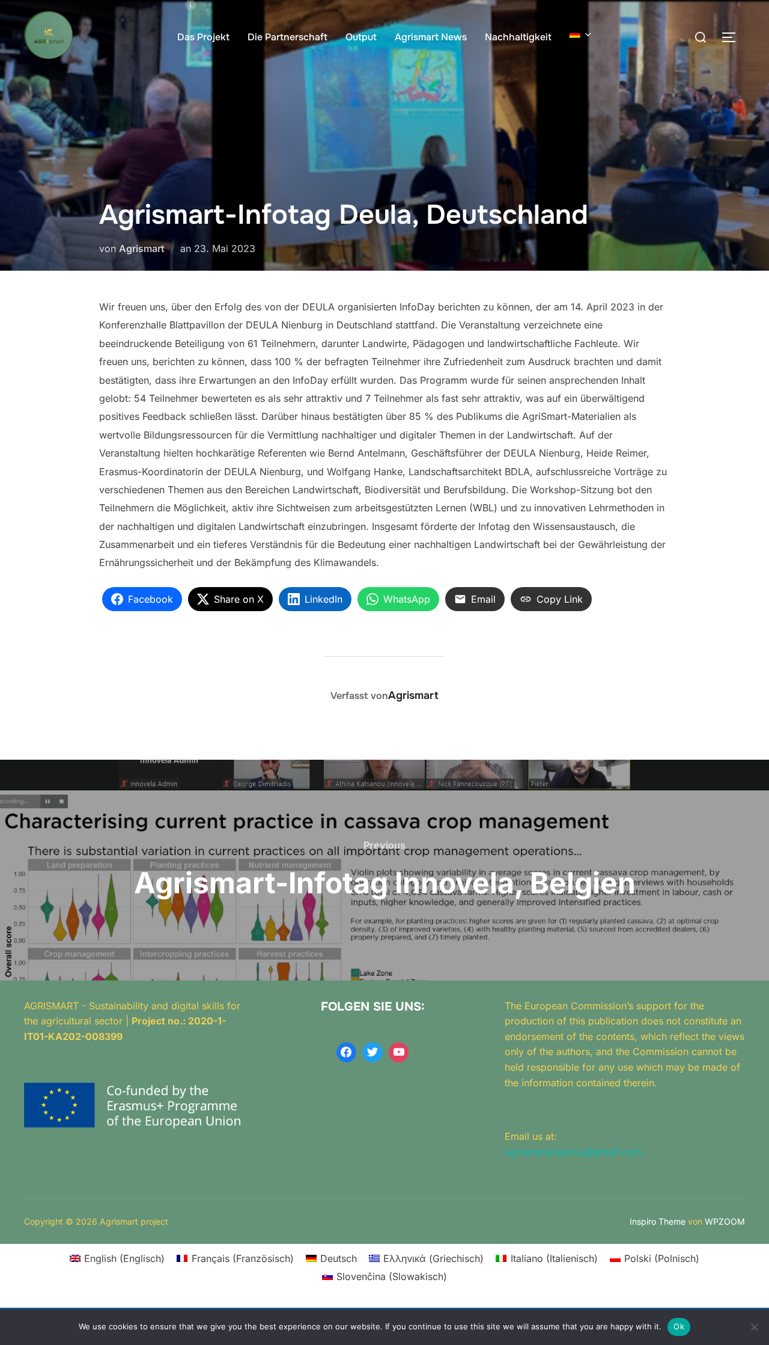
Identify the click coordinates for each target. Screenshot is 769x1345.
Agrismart (142, 248)
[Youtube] (399, 1052)
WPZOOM (725, 1221)
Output (361, 37)
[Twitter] (372, 1052)
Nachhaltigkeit (518, 37)
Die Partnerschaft (287, 37)
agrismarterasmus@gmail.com (573, 1152)
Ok (678, 1326)
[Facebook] (346, 1052)
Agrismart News (431, 37)
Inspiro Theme (657, 1221)
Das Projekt (203, 37)
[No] (754, 1327)
